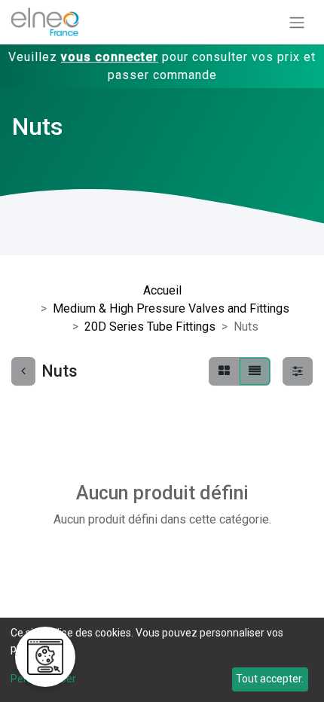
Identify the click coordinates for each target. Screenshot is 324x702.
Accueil (162, 290)
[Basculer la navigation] (297, 22)
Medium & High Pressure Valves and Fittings (171, 308)
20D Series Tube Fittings (149, 326)
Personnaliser (43, 679)
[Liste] (255, 371)
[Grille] (224, 371)
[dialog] (162, 660)
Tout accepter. (270, 679)
